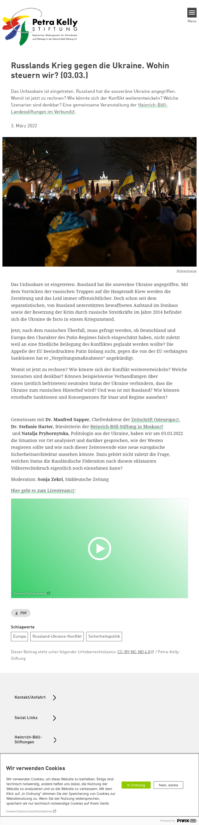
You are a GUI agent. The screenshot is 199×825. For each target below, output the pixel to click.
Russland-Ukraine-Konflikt (57, 636)
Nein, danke (168, 785)
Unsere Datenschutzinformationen (29, 811)
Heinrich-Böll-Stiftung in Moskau (124, 426)
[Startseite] (40, 26)
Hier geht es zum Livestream (41, 490)
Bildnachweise (187, 271)
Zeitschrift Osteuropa (153, 419)
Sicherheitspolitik (104, 636)
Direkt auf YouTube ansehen (30, 593)
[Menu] (192, 12)
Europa (19, 636)
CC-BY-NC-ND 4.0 (133, 652)
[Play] (100, 548)
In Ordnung (136, 785)
